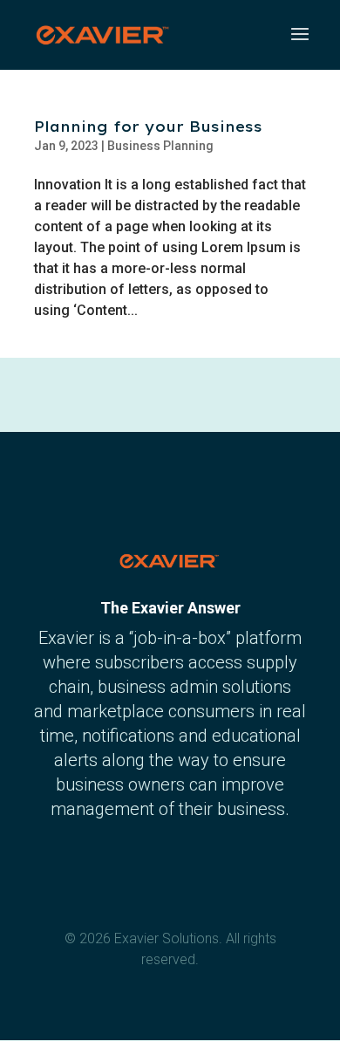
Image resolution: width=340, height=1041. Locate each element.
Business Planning (160, 146)
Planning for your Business (148, 126)
